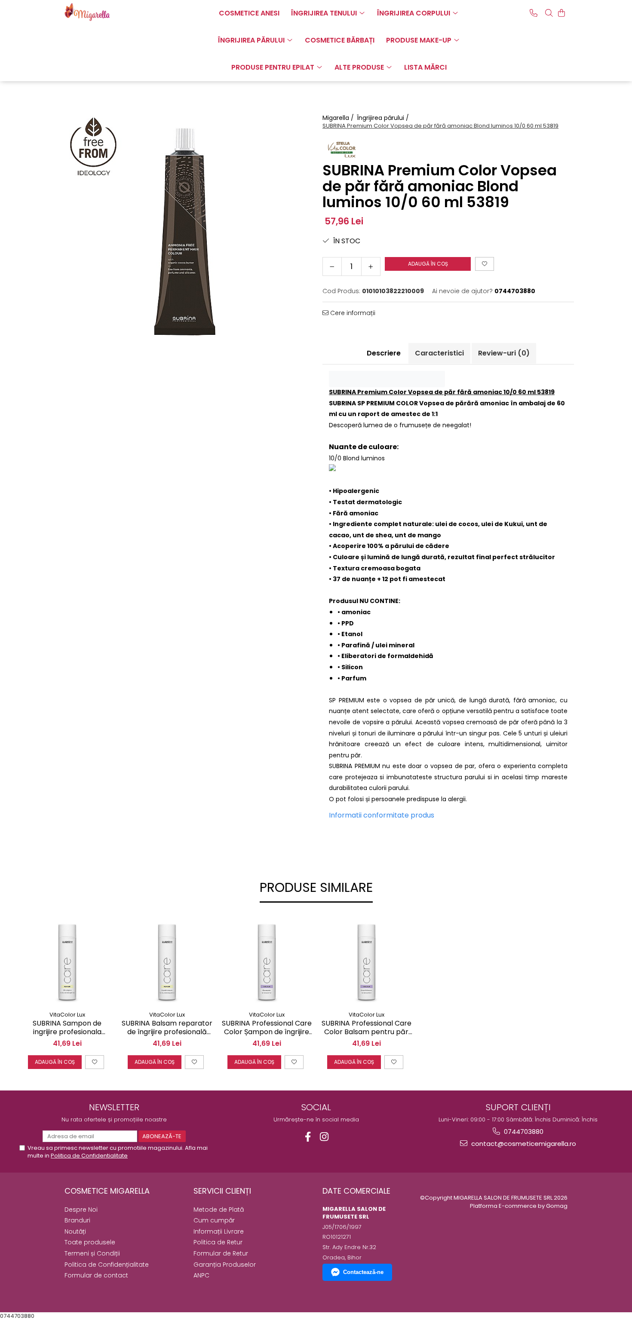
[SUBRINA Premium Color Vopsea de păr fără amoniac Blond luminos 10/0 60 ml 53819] (184, 232)
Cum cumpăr (214, 1220)
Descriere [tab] (384, 353)
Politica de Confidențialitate (106, 1264)
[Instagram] (324, 1136)
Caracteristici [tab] (439, 353)
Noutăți (75, 1231)
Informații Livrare (218, 1231)
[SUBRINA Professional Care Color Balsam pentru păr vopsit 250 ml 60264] (366, 961)
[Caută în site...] (549, 13)
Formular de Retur (220, 1253)
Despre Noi (81, 1209)
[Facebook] (308, 1136)
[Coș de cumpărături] (561, 13)
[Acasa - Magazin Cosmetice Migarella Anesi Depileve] (107, 12)
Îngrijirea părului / (384, 117)
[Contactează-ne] (533, 13)
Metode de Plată (218, 1209)
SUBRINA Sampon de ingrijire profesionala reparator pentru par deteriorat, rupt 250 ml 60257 (67, 1028)
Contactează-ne (363, 1272)
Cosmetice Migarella (107, 1190)
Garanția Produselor (224, 1264)
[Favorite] (484, 264)
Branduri (77, 1220)
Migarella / (339, 117)
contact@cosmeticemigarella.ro (522, 1143)
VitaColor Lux (67, 1015)
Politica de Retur (217, 1242)
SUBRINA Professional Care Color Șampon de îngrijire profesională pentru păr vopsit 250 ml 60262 (267, 1028)
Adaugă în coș (428, 263)
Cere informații (351, 313)
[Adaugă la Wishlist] (94, 1062)
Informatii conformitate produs (381, 815)
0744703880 (522, 1131)
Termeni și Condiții (92, 1253)
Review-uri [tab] (504, 353)
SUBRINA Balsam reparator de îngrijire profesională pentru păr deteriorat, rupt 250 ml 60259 (167, 1028)
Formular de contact (96, 1275)
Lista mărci (425, 67)
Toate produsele (89, 1242)
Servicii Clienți (222, 1190)
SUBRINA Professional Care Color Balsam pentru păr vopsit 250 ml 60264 (366, 1028)
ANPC (201, 1275)
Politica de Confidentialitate (89, 1156)
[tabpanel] (184, 232)
